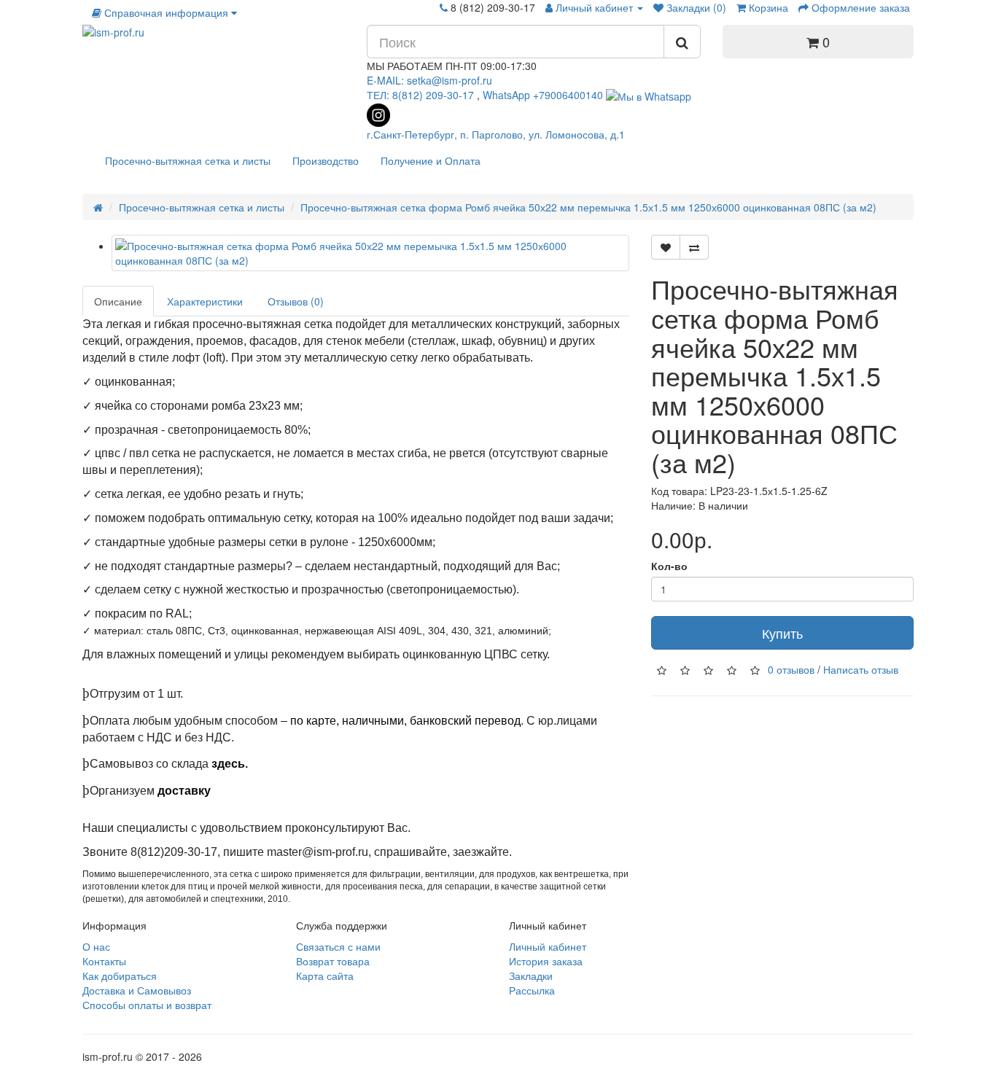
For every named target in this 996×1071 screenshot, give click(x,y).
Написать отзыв (860, 669)
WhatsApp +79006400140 (543, 94)
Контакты (104, 961)
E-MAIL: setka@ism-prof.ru (429, 80)
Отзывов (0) (296, 301)
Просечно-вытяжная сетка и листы (188, 160)
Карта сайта (325, 975)
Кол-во (669, 565)
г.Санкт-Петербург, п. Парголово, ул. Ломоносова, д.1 (496, 134)
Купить (782, 632)
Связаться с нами (338, 946)
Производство (325, 160)
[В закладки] (665, 247)
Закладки (531, 975)
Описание (118, 301)
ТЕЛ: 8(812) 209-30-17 (422, 94)
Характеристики (205, 301)
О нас (96, 946)
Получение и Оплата (431, 160)
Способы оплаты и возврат (146, 1004)
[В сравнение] (694, 247)
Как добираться (119, 975)
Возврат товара (333, 961)
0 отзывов (791, 669)
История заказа (546, 961)
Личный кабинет (547, 946)
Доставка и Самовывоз (136, 990)
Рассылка (532, 990)
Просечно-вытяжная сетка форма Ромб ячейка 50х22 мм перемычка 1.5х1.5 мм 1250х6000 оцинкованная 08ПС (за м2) (588, 207)
